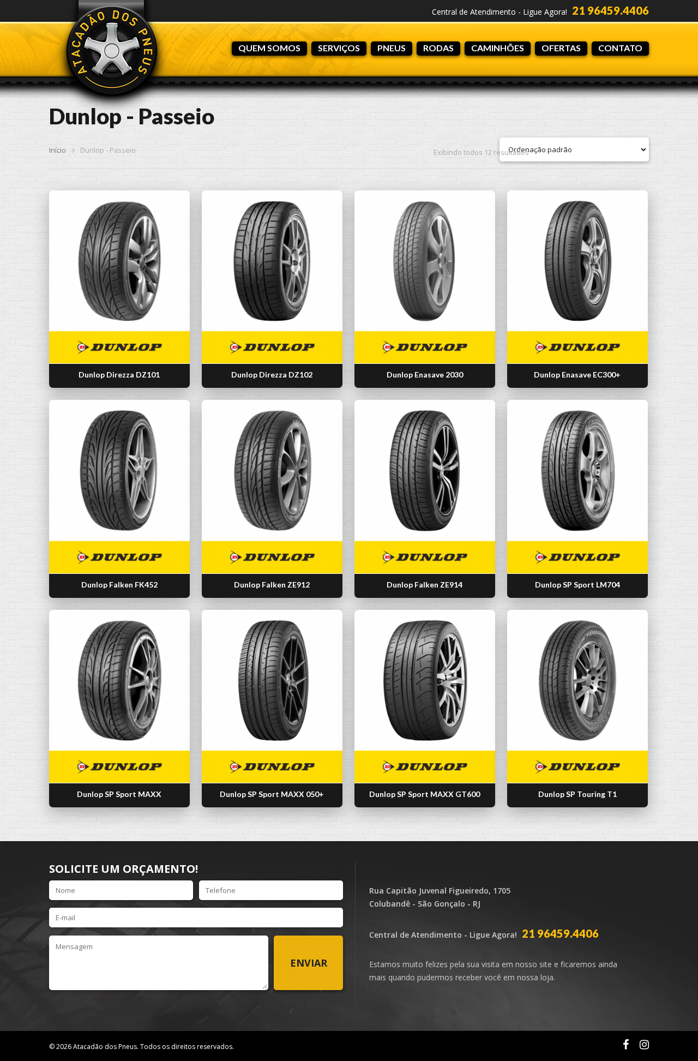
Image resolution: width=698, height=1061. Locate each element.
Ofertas (561, 48)
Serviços (339, 48)
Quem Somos (269, 48)
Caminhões (497, 48)
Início (57, 150)
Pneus (391, 48)
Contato (620, 48)
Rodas (438, 48)
